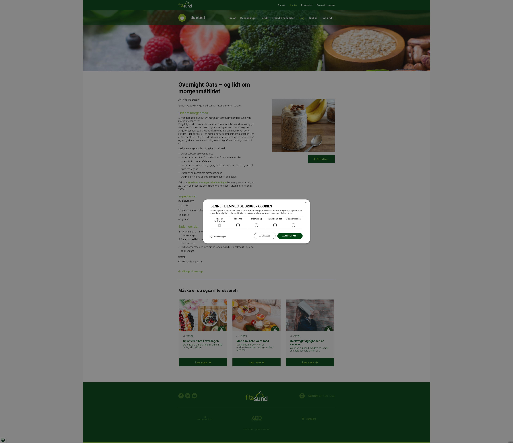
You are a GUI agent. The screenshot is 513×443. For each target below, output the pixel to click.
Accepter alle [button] (290, 235)
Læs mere (287, 213)
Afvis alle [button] (264, 235)
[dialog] (256, 221)
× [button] (306, 203)
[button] (218, 236)
